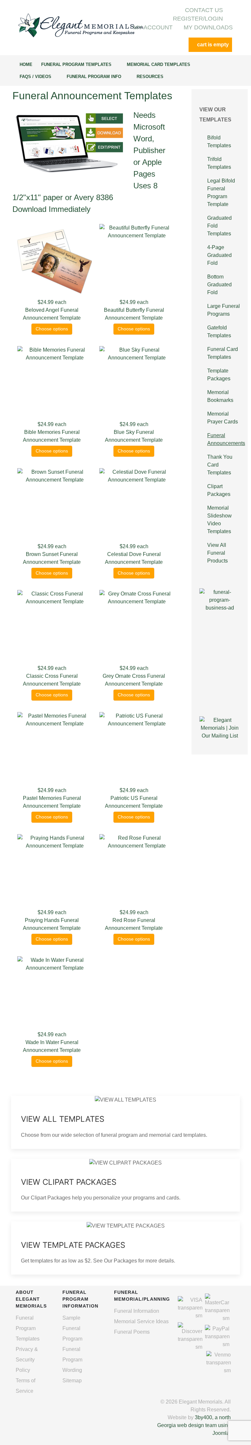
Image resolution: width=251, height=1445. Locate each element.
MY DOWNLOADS (208, 27)
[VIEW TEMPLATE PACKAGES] (125, 1248)
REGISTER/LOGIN (198, 18)
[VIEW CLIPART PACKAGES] (125, 1185)
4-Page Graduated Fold (219, 255)
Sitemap (72, 1380)
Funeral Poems (132, 1332)
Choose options (52, 328)
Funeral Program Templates (28, 1328)
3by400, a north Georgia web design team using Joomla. (194, 1425)
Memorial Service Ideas (141, 1321)
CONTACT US (204, 10)
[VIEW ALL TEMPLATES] (125, 1122)
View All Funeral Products (217, 553)
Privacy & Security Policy (27, 1359)
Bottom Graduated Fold (219, 284)
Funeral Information (136, 1311)
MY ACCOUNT (153, 27)
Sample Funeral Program (72, 1328)
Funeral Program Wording (72, 1359)
